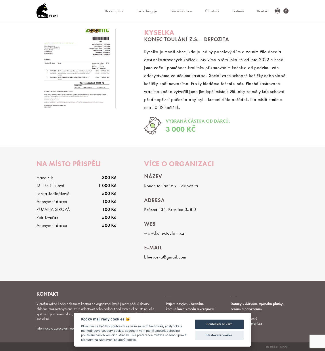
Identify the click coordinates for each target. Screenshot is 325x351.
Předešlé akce (181, 11)
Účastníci (212, 11)
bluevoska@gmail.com (165, 257)
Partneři (238, 11)
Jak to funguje (146, 11)
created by (272, 347)
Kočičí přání (114, 11)
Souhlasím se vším (219, 324)
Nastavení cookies (219, 335)
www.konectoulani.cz (164, 233)
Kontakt (262, 11)
